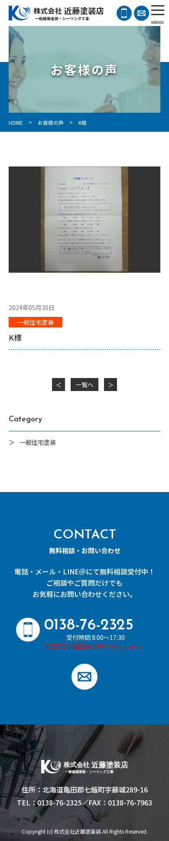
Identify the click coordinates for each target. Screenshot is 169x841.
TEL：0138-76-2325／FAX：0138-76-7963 (84, 802)
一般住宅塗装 (35, 322)
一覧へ (84, 384)
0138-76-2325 (124, 13)
